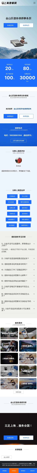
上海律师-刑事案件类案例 (9, 358)
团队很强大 (25, 219)
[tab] (18, 248)
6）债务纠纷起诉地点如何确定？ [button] (14, 281)
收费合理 (12, 208)
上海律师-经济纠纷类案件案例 (9, 384)
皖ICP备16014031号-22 (28, 465)
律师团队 (26, 116)
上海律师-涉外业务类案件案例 (9, 346)
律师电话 (26, 25)
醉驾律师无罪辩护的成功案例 (9, 333)
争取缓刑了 (11, 219)
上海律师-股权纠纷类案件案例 (28, 333)
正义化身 (11, 202)
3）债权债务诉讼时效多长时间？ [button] (14, 264)
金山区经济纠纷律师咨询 (22, 109)
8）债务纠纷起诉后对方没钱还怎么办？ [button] (15, 295)
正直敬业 (12, 196)
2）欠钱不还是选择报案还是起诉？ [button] (15, 258)
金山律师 (6, 457)
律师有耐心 (24, 225)
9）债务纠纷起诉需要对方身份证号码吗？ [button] (16, 302)
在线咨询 (10, 25)
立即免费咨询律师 (18, 140)
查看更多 (18, 392)
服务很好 (25, 208)
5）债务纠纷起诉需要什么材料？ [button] (14, 275)
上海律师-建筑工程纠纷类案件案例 (28, 346)
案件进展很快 (25, 202)
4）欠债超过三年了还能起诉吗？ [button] (14, 270)
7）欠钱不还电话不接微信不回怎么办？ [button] (15, 287)
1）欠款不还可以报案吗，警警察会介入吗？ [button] (16, 244)
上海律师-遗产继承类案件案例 (28, 358)
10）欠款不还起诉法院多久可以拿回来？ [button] (15, 309)
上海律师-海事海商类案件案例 (28, 384)
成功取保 (25, 213)
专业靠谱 (11, 225)
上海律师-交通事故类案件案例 (28, 371)
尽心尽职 (25, 196)
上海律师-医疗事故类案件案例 (9, 371)
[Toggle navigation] (34, 3)
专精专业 (12, 213)
